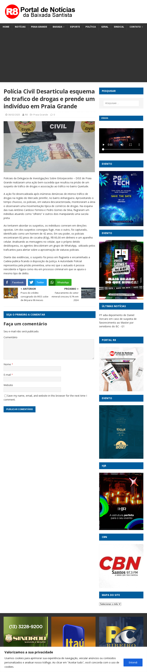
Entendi (133, 662)
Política (91, 26)
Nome (8, 364)
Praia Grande (39, 26)
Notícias (20, 26)
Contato (135, 26)
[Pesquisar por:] (121, 103)
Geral (104, 26)
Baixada (57, 26)
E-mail (7, 374)
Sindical (119, 26)
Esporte (75, 26)
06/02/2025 (14, 114)
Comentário (10, 337)
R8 (26, 114)
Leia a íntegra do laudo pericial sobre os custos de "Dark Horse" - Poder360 (120, 318)
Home (6, 26)
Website (8, 385)
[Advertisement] (73, 57)
